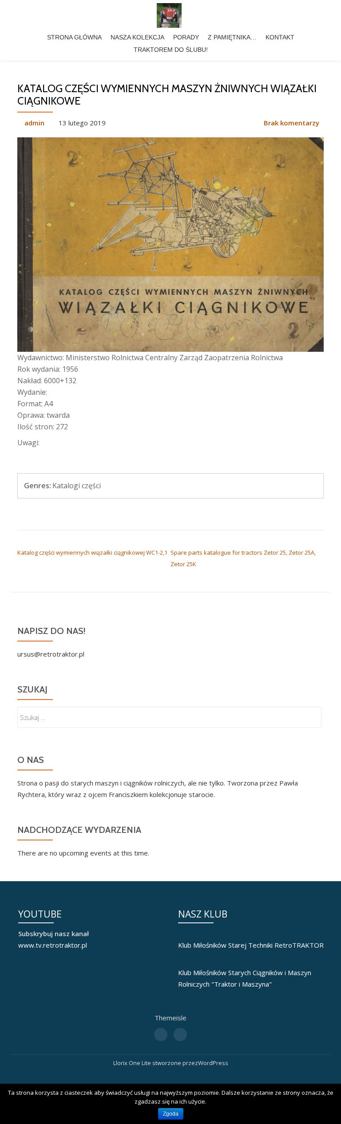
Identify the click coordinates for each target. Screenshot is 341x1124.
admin (34, 122)
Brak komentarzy (291, 122)
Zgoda (170, 1114)
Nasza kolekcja (137, 37)
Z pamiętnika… (232, 37)
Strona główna (74, 37)
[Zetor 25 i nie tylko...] (171, 15)
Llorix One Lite (132, 1063)
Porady (186, 37)
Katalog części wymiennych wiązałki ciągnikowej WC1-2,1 (92, 552)
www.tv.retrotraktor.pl (52, 945)
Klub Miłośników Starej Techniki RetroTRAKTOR (251, 945)
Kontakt (280, 37)
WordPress (213, 1063)
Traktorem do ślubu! (171, 49)
